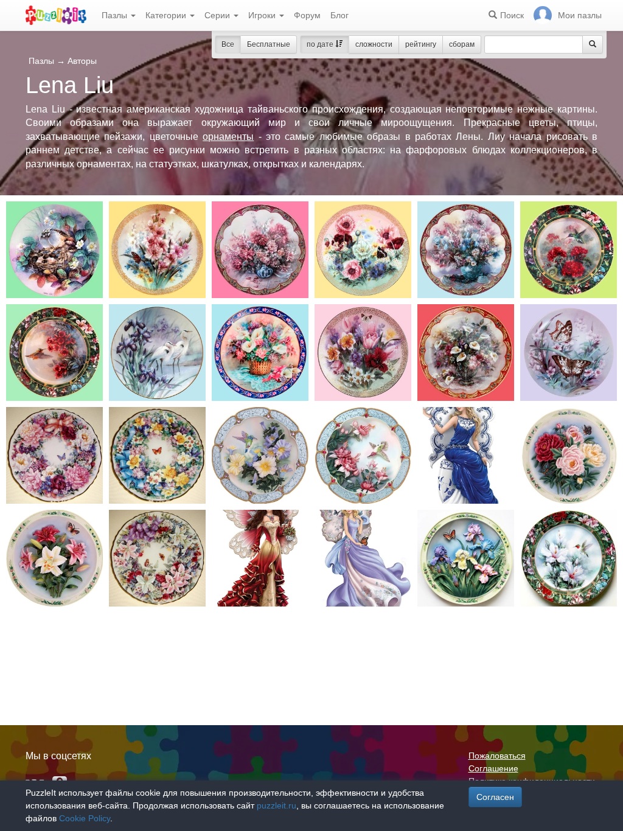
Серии (218, 15)
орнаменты (228, 136)
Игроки (263, 15)
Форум (307, 15)
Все (227, 44)
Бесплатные (268, 44)
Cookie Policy (84, 818)
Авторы (82, 61)
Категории (167, 15)
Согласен (495, 797)
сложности (373, 44)
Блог (339, 15)
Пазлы (116, 15)
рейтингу (420, 44)
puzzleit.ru (276, 805)
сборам (462, 44)
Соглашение (493, 768)
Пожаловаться (497, 755)
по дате (321, 44)
